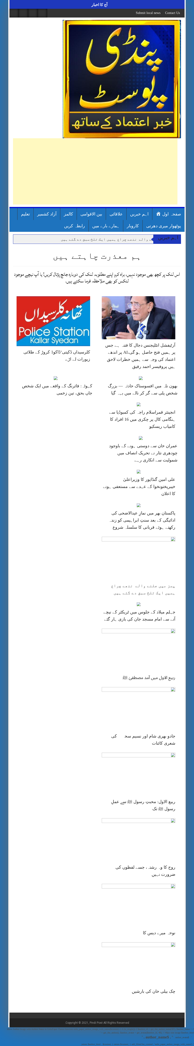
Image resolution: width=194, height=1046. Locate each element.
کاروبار (133, 226)
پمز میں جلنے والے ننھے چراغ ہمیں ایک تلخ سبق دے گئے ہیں (118, 239)
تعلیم (25, 214)
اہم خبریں (139, 214)
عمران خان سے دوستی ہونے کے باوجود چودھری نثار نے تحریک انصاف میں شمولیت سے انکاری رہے (143, 452)
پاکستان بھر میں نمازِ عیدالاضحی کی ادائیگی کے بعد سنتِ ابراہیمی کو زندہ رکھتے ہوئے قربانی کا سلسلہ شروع (142, 520)
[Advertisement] (95, 171)
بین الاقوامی (91, 214)
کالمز (68, 214)
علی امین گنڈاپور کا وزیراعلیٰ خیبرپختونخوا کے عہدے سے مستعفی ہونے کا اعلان (139, 486)
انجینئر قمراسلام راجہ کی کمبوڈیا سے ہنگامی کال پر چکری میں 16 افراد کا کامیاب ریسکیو (142, 419)
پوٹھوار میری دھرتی (163, 226)
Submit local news (148, 13)
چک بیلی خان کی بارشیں (153, 991)
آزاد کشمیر (47, 214)
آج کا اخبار (99, 4)
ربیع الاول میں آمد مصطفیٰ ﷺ (149, 677)
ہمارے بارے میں (105, 226)
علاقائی (116, 214)
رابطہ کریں (74, 226)
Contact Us (172, 13)
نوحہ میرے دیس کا (159, 932)
